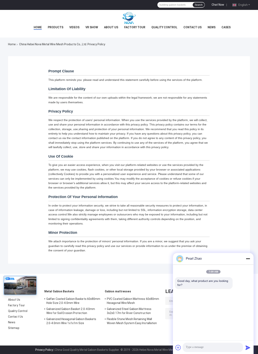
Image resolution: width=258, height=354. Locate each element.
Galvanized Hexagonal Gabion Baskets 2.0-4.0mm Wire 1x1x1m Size (71, 321)
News (211, 27)
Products (55, 27)
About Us (111, 27)
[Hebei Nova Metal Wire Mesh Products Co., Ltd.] (129, 18)
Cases (226, 27)
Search (199, 4)
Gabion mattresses (118, 291)
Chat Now (218, 4)
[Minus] (248, 258)
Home (38, 27)
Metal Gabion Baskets (59, 291)
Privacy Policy (44, 349)
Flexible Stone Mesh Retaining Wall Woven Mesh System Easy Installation (132, 321)
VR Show (91, 27)
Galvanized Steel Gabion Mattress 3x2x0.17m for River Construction (129, 311)
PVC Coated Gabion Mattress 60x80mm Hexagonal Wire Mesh (133, 300)
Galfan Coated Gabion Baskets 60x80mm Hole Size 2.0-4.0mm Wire (73, 300)
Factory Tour (134, 27)
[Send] (248, 347)
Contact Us (192, 27)
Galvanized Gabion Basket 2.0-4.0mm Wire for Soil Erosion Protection (70, 311)
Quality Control (164, 27)
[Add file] (178, 347)
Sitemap (13, 328)
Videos (74, 27)
